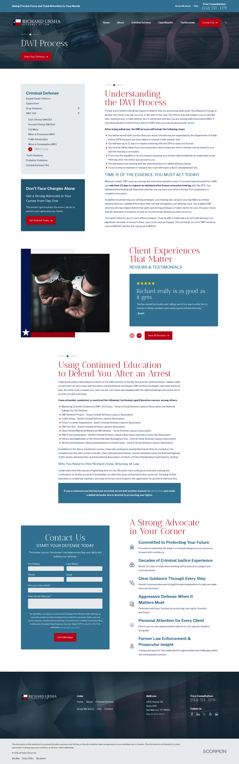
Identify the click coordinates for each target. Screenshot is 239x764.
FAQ (196, 6)
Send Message (65, 637)
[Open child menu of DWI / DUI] (79, 113)
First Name (34, 564)
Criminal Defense (105, 702)
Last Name (72, 564)
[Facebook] (192, 714)
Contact (108, 709)
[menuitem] (53, 98)
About (89, 702)
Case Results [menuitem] (165, 22)
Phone (31, 574)
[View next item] (139, 335)
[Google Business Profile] (216, 714)
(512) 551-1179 (214, 8)
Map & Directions (155, 714)
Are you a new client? (39, 585)
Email (69, 574)
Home (80, 702)
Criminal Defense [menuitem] (141, 22)
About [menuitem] (120, 22)
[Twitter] (204, 714)
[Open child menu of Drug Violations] (79, 108)
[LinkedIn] (198, 714)
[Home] (36, 23)
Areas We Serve (183, 6)
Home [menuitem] (106, 22)
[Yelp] (210, 714)
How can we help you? (39, 596)
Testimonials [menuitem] (187, 22)
